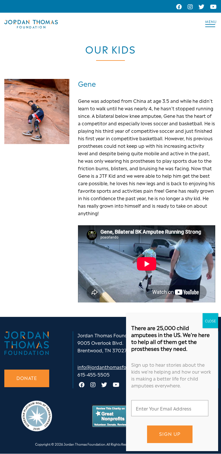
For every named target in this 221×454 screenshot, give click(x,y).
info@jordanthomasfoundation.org (116, 366)
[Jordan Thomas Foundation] (31, 24)
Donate (26, 377)
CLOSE (210, 320)
